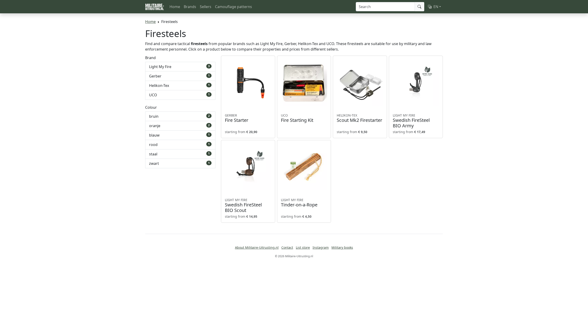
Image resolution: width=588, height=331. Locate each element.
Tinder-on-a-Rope (299, 203)
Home (175, 6)
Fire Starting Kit (297, 118)
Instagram (321, 247)
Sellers (205, 6)
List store (303, 247)
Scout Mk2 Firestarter (359, 118)
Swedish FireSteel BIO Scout (243, 205)
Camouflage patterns (233, 6)
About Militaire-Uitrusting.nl (257, 247)
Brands (190, 6)
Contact (287, 247)
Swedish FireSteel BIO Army (411, 121)
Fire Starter (236, 118)
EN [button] (435, 6)
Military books (342, 247)
